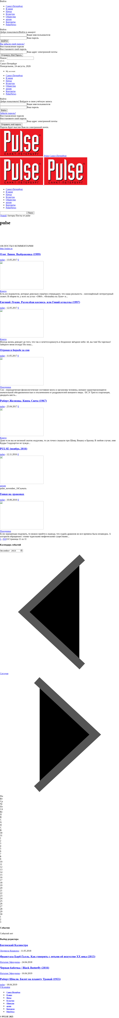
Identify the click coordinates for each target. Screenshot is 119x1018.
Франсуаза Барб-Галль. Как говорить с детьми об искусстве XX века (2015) (47, 956)
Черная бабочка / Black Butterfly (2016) (24, 967)
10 (5, 539)
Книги (3, 291)
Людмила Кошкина (9, 951)
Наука (9, 11)
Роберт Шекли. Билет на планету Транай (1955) (30, 979)
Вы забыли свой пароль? (12, 44)
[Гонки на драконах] (22, 528)
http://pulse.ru (6, 248)
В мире (9, 9)
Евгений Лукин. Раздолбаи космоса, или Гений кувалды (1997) (40, 302)
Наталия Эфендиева (10, 962)
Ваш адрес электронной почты (42, 52)
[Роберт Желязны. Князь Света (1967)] (22, 435)
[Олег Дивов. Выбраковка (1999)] (22, 288)
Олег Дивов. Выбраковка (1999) (20, 254)
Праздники (5, 387)
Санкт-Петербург (14, 6)
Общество (11, 16)
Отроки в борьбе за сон (14, 350)
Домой (3, 215)
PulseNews (11, 24)
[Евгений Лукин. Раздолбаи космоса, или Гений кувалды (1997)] (22, 336)
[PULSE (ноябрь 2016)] (22, 483)
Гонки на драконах (12, 494)
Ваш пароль (33, 38)
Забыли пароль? (8, 113)
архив (9, 19)
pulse (2, 260)
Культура (10, 14)
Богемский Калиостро (14, 945)
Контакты (11, 22)
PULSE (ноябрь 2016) (13, 448)
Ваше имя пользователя (38, 35)
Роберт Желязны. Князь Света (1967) (23, 400)
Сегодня (4, 673)
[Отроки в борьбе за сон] (22, 384)
